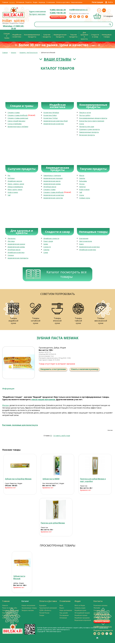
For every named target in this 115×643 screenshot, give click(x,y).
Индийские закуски (15, 181)
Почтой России (44, 613)
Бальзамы (83, 181)
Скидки (41, 615)
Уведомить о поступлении (53, 369)
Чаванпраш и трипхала (52, 175)
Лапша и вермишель (15, 187)
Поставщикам (64, 615)
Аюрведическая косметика (53, 124)
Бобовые (11, 178)
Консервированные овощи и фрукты (93, 118)
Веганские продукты (87, 135)
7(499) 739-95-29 (58, 13)
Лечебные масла (49, 187)
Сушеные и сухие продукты (89, 129)
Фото (61, 605)
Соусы (81, 124)
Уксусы (81, 184)
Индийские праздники (82, 618)
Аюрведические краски (16, 244)
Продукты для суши (86, 126)
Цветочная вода (85, 241)
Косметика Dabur (50, 115)
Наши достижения (66, 610)
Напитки (82, 187)
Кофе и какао (13, 192)
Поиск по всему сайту (9, 608)
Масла (81, 175)
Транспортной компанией (48, 608)
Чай (9, 195)
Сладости (47, 247)
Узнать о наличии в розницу (84, 369)
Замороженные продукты (89, 132)
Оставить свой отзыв (61, 436)
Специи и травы (14, 112)
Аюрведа (42, 2)
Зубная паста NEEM (50, 479)
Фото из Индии (80, 605)
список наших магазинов (43, 399)
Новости (5, 605)
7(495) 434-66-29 (58, 10)
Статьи (4, 618)
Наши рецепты (7, 613)
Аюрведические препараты (18, 258)
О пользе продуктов (9, 615)
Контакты (98, 601)
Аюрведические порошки (53, 178)
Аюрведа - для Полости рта (29, 53)
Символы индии (80, 608)
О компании (50, 2)
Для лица (11, 241)
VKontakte (97, 608)
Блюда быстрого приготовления (91, 121)
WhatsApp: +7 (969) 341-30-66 (13, 27)
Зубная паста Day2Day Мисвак (18, 479)
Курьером (42, 605)
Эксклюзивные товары (29, 608)
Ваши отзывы (57, 59)
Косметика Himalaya (51, 112)
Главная (5, 2)
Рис (9, 175)
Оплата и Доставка (48, 601)
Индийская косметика (16, 252)
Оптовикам (20, 2)
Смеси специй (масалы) (16, 121)
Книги (81, 244)
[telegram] (74, 16)
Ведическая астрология (83, 620)
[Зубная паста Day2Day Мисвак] (20, 465)
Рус (99, 10)
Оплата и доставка (63, 2)
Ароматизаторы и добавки (18, 126)
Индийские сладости (51, 238)
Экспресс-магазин (37, 14)
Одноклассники (99, 610)
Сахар (45, 252)
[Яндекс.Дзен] (82, 16)
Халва (45, 244)
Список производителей (10, 610)
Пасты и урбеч (84, 115)
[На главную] (13, 17)
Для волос (12, 238)
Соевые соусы (84, 198)
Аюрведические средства (53, 198)
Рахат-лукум (48, 241)
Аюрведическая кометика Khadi (55, 121)
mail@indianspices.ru (78, 9)
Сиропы (82, 178)
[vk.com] (70, 16)
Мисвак (5, 405)
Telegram (97, 613)
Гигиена (11, 255)
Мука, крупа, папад (15, 189)
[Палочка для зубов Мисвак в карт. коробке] (95, 465)
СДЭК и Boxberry (45, 610)
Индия (35, 2)
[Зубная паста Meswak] (22, 563)
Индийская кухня (80, 610)
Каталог (12, 2)
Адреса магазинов (37, 11)
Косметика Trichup (50, 118)
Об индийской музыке (82, 613)
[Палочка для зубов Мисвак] (56, 509)
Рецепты (28, 2)
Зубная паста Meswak (19, 577)
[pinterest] (86, 16)
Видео (62, 608)
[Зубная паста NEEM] (57, 465)
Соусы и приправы (15, 124)
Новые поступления (28, 605)
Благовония (83, 238)
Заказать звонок (58, 17)
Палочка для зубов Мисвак (53, 523)
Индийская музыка (81, 615)
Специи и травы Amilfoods (18, 115)
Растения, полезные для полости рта (20, 425)
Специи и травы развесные (18, 118)
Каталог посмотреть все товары (66, 274)
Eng (104, 10)
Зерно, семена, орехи (16, 184)
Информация (8, 388)
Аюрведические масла (51, 181)
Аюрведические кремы (52, 184)
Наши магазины (76, 2)
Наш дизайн (64, 613)
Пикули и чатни (85, 112)
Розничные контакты (100, 605)
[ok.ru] (78, 16)
